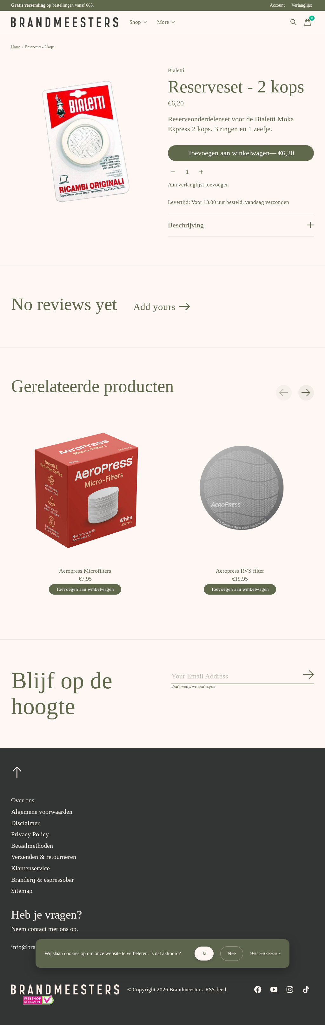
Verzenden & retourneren (43, 856)
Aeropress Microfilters (85, 570)
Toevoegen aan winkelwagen (241, 153)
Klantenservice (30, 868)
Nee (232, 953)
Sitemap (21, 890)
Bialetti (176, 70)
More (163, 22)
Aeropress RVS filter (240, 570)
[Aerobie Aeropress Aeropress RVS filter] (240, 488)
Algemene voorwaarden (41, 811)
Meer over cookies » (265, 953)
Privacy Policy (30, 834)
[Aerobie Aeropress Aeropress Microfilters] (85, 488)
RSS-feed (215, 990)
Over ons (22, 800)
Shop (135, 22)
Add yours (154, 306)
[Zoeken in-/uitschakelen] (293, 22)
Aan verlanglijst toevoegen (198, 185)
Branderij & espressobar (42, 879)
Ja (204, 953)
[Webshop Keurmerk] (38, 1003)
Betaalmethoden (32, 845)
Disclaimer (25, 822)
